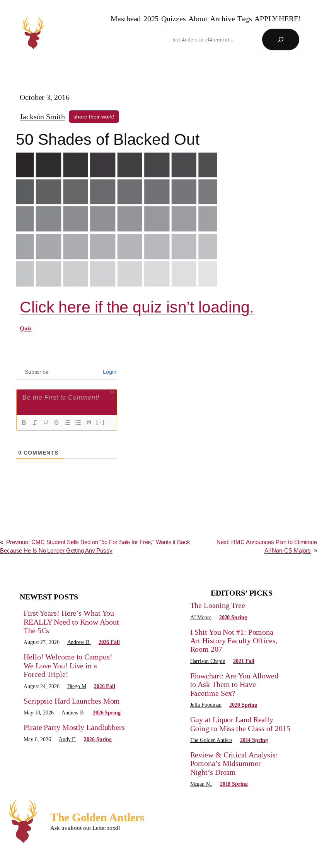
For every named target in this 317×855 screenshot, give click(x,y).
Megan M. (201, 784)
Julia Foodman (206, 705)
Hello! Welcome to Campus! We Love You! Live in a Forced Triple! (68, 665)
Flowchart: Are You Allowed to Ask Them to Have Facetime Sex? (234, 684)
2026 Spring (107, 713)
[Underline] (45, 422)
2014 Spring (254, 740)
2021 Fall (243, 661)
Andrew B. (79, 642)
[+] (100, 422)
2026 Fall (109, 642)
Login (109, 372)
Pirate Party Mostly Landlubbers (74, 727)
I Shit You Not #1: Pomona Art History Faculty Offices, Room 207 (234, 641)
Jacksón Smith (42, 116)
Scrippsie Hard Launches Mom (72, 701)
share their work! (93, 116)
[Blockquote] (89, 422)
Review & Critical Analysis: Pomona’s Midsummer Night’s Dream (234, 763)
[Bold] (24, 422)
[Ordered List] (67, 422)
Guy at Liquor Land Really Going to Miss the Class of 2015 (240, 723)
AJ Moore (200, 617)
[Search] (280, 39)
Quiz (26, 328)
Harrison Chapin (208, 661)
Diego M (76, 686)
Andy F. (67, 739)
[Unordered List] (78, 422)
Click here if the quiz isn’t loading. (137, 307)
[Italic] (34, 422)
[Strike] (56, 422)
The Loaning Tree (217, 605)
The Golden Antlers (211, 740)
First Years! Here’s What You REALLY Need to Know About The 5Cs (71, 622)
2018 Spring (234, 784)
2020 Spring (233, 617)
